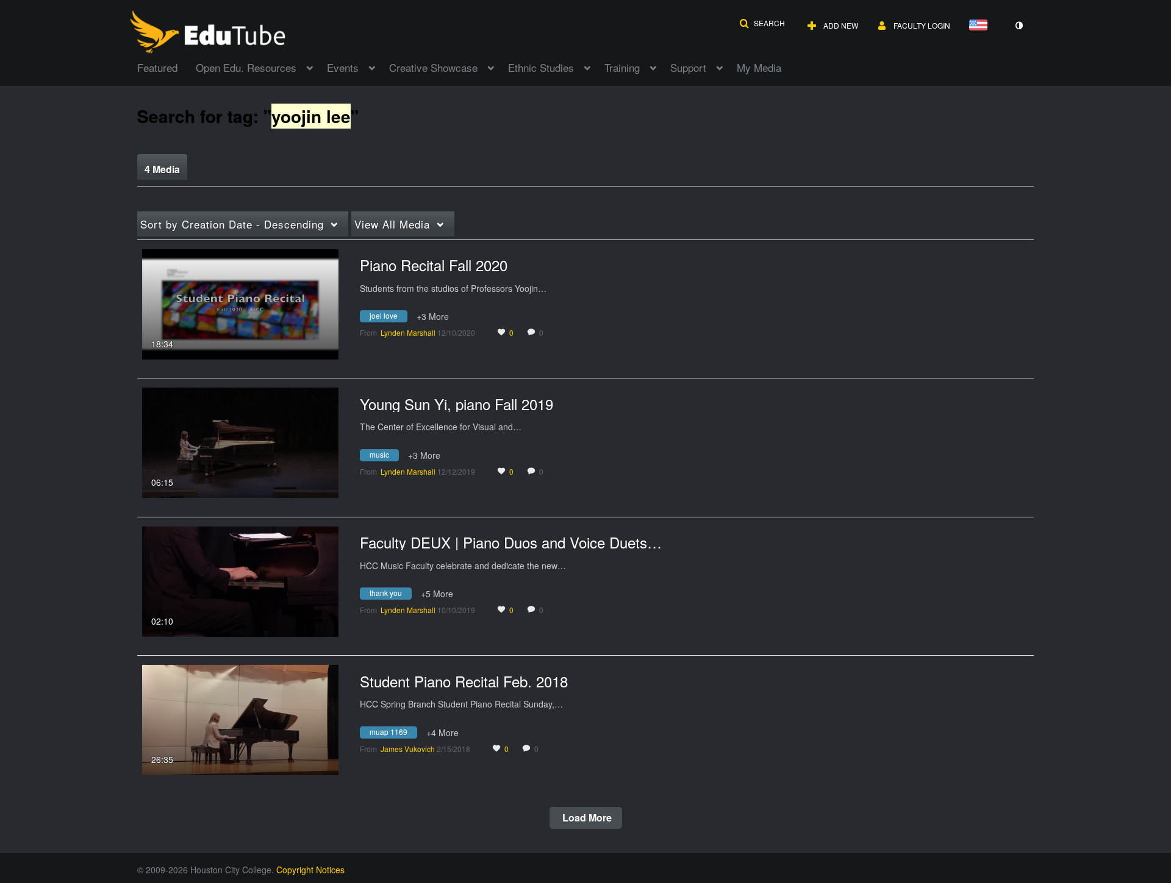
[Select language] (980, 26)
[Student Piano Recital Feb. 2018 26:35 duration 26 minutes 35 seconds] (240, 718)
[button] (762, 23)
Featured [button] (157, 67)
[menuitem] (166, 66)
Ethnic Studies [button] (541, 67)
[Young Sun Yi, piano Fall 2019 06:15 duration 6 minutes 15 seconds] (240, 441)
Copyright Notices (310, 869)
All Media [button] (392, 224)
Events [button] (343, 67)
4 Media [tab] (162, 169)
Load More (586, 817)
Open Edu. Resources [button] (246, 67)
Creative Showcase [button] (433, 67)
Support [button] (688, 67)
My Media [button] (759, 67)
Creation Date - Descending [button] (232, 224)
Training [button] (622, 67)
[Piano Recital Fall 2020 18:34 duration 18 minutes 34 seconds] (240, 303)
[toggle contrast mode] (1018, 26)
